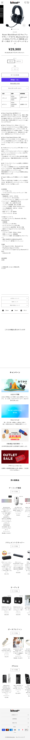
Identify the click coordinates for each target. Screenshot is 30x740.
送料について (15, 301)
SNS (14, 726)
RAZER (15, 32)
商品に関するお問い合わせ (15, 88)
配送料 (8, 52)
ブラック (11, 61)
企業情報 (14, 718)
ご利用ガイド (14, 714)
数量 (15, 66)
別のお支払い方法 (15, 83)
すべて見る (15, 491)
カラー (15, 58)
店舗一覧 (14, 722)
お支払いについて (15, 298)
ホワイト (19, 61)
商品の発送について (15, 305)
